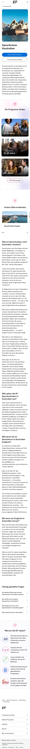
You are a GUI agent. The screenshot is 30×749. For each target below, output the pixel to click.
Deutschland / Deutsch (10, 740)
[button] (3, 2)
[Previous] (24, 232)
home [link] (3, 700)
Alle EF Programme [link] (12, 700)
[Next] (27, 232)
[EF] (15, 2)
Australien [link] (6, 701)
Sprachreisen (7, 6)
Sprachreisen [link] (22, 700)
